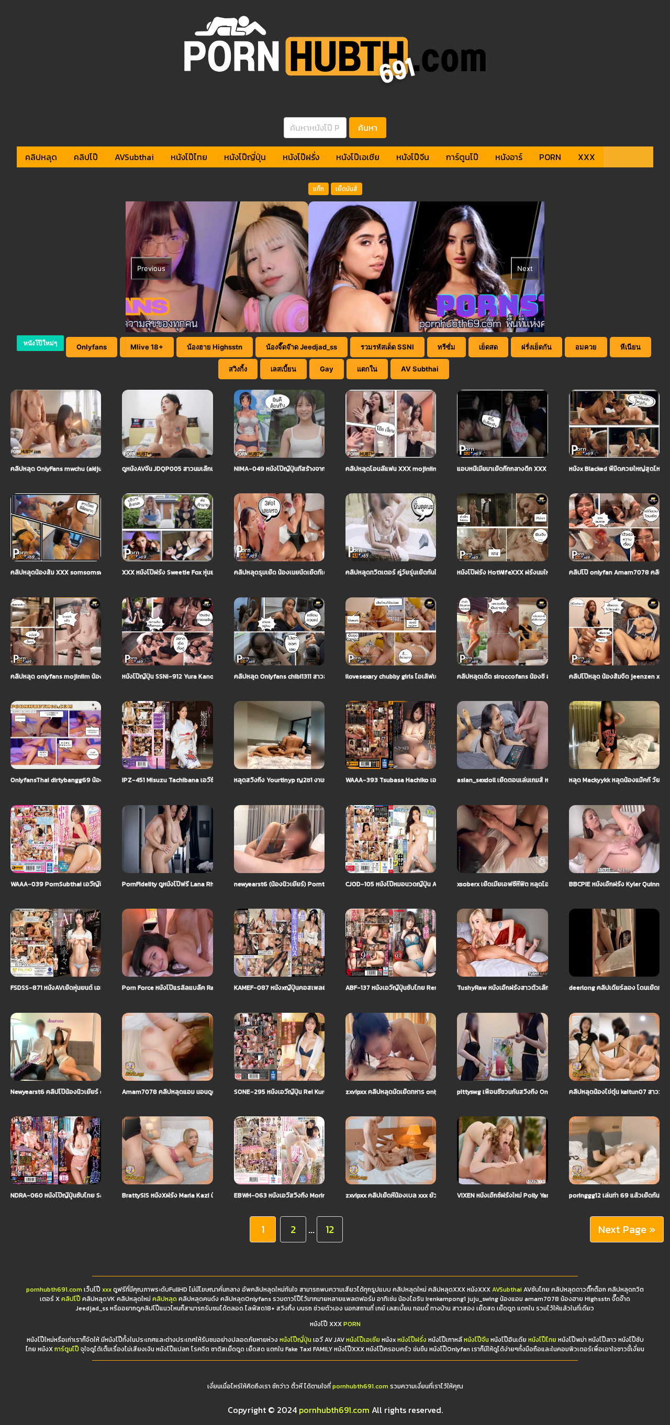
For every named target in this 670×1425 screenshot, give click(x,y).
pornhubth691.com (54, 1289)
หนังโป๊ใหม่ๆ (40, 343)
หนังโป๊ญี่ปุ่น (245, 157)
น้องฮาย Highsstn (214, 347)
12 (330, 1229)
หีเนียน (630, 347)
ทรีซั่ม (446, 347)
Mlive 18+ (146, 347)
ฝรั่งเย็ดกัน (536, 347)
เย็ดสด (488, 347)
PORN (550, 157)
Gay (326, 369)
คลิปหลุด (41, 157)
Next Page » (626, 1229)
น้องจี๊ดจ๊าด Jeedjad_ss (301, 347)
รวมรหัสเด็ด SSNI (387, 347)
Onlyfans (91, 347)
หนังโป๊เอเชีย (357, 157)
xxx (106, 1289)
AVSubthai (134, 157)
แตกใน (367, 369)
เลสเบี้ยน (283, 369)
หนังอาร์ (508, 157)
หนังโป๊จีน (412, 157)
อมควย (586, 347)
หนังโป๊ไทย (189, 157)
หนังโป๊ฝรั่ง (301, 157)
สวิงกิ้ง (238, 369)
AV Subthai (420, 369)
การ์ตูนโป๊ (462, 157)
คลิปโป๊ (86, 157)
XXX (586, 157)
